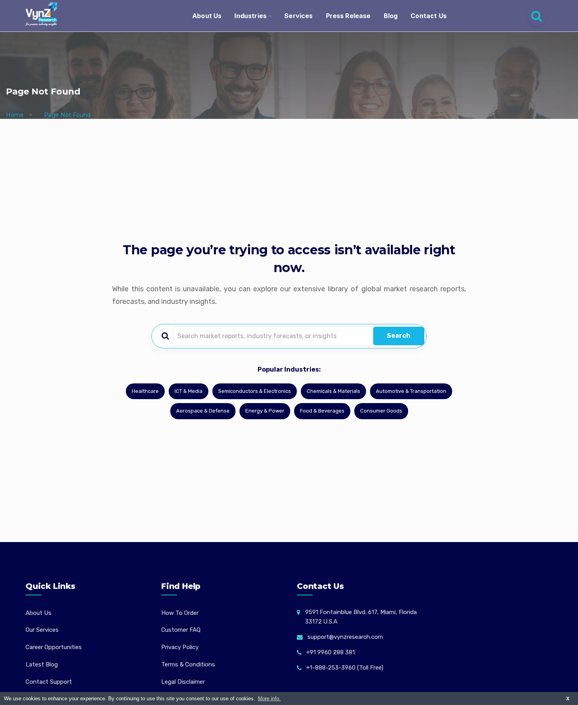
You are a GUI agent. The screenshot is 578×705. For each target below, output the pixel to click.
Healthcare (145, 391)
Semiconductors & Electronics (254, 391)
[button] (556, 683)
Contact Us (428, 16)
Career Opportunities (54, 647)
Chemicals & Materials (333, 391)
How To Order (180, 612)
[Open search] (537, 16)
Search (398, 335)
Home (15, 114)
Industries (250, 16)
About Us (206, 16)
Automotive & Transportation (411, 391)
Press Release (348, 16)
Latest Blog (42, 664)
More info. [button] (269, 698)
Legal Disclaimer (183, 681)
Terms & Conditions (188, 664)
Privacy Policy (180, 647)
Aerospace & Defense (203, 411)
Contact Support (49, 681)
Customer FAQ (181, 629)
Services (298, 16)
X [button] (567, 698)
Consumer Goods (381, 411)
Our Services (42, 629)
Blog (391, 16)
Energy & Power (264, 411)
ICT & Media (188, 391)
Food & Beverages (322, 411)
